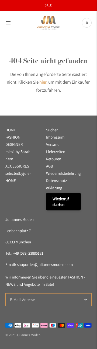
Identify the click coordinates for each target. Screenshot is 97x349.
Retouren (53, 158)
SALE (48, 5)
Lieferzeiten (55, 151)
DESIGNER (14, 144)
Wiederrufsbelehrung (63, 173)
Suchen (52, 129)
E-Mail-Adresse (21, 293)
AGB (49, 166)
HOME (10, 129)
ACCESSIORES (17, 166)
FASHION (12, 137)
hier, (43, 82)
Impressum (55, 137)
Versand (53, 144)
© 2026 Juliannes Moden (22, 335)
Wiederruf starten (61, 201)
